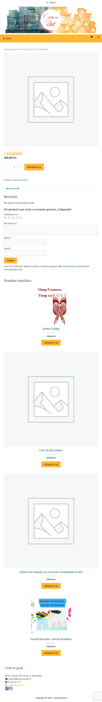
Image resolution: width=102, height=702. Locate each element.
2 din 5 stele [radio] (9, 217)
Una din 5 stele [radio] (5, 217)
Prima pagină (10, 49)
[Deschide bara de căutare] (98, 37)
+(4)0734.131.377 (16, 685)
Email (7, 248)
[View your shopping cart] (91, 37)
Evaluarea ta (11, 214)
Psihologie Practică (28, 49)
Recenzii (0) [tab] (12, 188)
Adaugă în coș (34, 167)
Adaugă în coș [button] (51, 342)
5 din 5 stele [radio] (20, 217)
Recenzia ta (10, 223)
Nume (8, 237)
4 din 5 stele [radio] (16, 217)
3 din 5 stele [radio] (13, 217)
